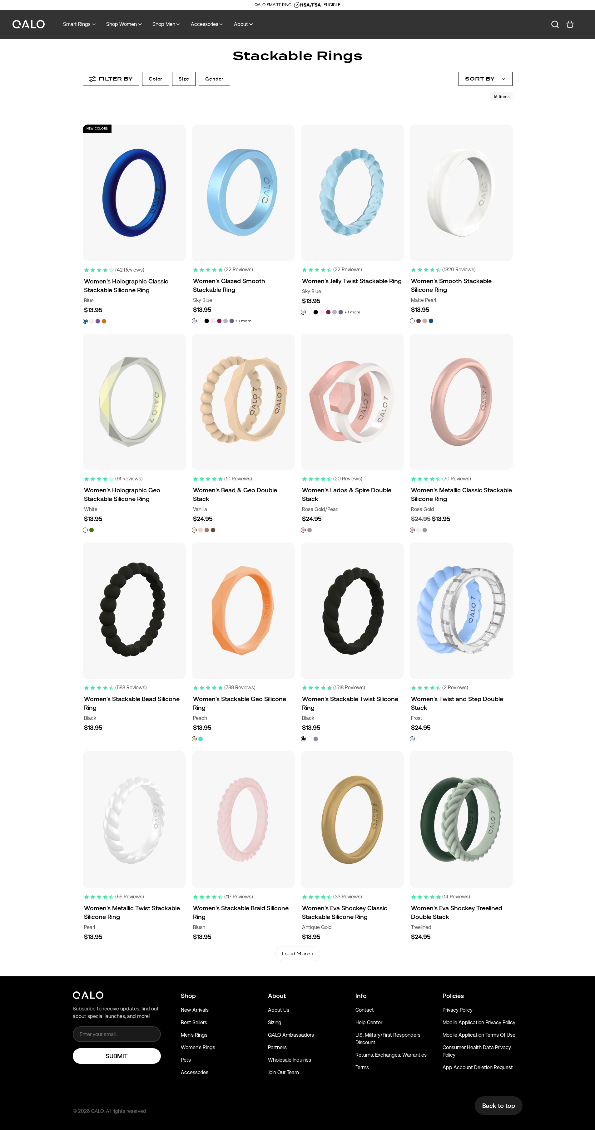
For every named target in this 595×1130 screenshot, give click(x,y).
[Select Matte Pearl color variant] (412, 320)
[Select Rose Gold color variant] (412, 530)
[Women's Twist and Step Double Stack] (461, 611)
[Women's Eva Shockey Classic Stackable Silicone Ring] (352, 819)
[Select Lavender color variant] (225, 320)
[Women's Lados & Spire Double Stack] (352, 402)
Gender (214, 79)
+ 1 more (243, 321)
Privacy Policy (458, 1010)
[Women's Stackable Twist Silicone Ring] (352, 611)
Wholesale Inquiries (289, 1060)
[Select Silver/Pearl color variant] (309, 530)
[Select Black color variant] (206, 320)
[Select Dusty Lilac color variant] (424, 320)
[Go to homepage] (28, 24)
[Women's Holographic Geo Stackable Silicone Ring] (134, 402)
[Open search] (555, 24)
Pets (186, 1060)
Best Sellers (194, 1022)
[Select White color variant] (200, 320)
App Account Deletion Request (478, 1067)
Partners (277, 1047)
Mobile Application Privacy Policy (479, 1022)
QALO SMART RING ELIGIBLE (297, 4)
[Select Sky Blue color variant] (194, 320)
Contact (364, 1010)
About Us (278, 1010)
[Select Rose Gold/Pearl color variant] (303, 530)
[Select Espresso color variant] (213, 530)
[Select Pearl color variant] (91, 321)
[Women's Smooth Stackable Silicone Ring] (461, 193)
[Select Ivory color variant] (200, 530)
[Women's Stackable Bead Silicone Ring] (134, 611)
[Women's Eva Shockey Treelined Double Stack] (461, 819)
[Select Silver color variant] (424, 530)
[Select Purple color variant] (97, 321)
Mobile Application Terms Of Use (479, 1035)
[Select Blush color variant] (213, 320)
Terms (362, 1067)
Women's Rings (198, 1047)
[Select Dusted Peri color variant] (231, 320)
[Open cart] (570, 24)
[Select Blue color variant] (85, 321)
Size (184, 79)
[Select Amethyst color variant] (315, 738)
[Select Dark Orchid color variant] (418, 320)
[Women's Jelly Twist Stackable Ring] (352, 193)
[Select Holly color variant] (418, 738)
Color (155, 79)
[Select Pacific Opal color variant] (200, 738)
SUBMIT (117, 1056)
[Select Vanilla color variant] (194, 530)
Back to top (498, 1105)
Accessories (194, 1072)
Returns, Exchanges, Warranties (391, 1055)
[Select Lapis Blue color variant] (431, 320)
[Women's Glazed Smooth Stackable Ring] (243, 193)
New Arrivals (195, 1010)
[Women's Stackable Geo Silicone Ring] (243, 611)
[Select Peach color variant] (194, 738)
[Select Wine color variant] (219, 320)
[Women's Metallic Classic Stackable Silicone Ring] (461, 402)
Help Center (368, 1022)
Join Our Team (283, 1072)
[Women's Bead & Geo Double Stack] (243, 402)
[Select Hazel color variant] (206, 530)
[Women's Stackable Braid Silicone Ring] (243, 819)
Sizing (274, 1022)
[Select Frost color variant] (412, 738)
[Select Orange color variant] (104, 321)
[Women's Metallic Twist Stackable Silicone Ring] (134, 819)
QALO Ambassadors (291, 1035)
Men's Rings (194, 1035)
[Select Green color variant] (91, 530)
